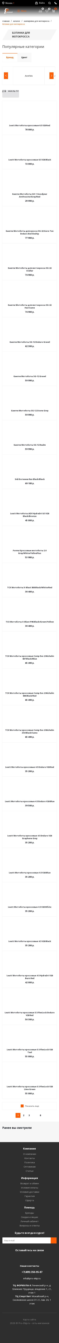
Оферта (29, 1200)
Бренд (10, 57)
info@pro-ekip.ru (32, 1278)
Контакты (29, 1158)
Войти (42, 3)
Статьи (29, 1170)
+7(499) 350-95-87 (32, 1272)
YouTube (29, 1257)
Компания (29, 1148)
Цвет (24, 57)
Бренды (29, 1212)
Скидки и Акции (29, 1217)
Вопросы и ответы (30, 1225)
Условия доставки (29, 1191)
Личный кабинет (29, 1221)
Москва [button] (8, 3)
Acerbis (29, 75)
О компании (29, 1153)
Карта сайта (29, 1319)
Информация (29, 1178)
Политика (29, 1162)
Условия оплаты (29, 1187)
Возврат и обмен (29, 1183)
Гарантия (30, 1196)
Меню (23, 11)
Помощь (29, 1207)
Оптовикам (30, 1166)
